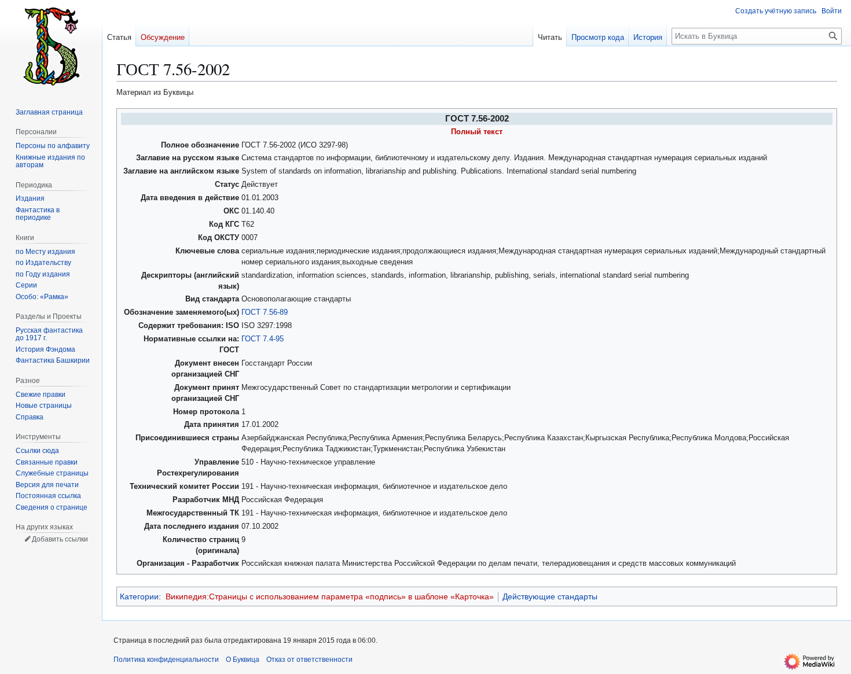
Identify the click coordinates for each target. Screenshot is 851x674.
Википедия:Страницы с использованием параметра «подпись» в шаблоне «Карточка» (330, 596)
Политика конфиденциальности (166, 659)
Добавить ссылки (60, 539)
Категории (139, 596)
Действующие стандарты (549, 596)
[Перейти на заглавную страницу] (51, 46)
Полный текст (476, 132)
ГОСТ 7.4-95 (262, 339)
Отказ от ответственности (309, 659)
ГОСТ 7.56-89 (264, 312)
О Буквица (242, 659)
